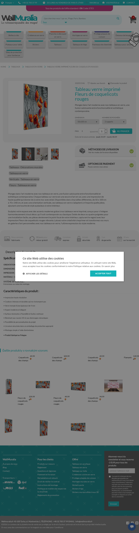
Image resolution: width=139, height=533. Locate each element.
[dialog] (69, 266)
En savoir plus (108, 266)
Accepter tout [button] (103, 273)
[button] (35, 273)
